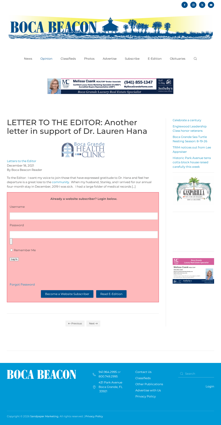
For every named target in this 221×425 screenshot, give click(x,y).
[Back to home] (110, 27)
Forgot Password (22, 284)
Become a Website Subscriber (67, 294)
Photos (89, 58)
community (60, 182)
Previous (76, 323)
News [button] (28, 58)
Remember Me (24, 250)
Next (92, 323)
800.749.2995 (108, 376)
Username (17, 206)
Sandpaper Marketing (44, 416)
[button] (195, 58)
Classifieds (68, 58)
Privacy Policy (145, 396)
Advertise (110, 58)
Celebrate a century (187, 120)
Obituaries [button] (177, 58)
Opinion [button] (46, 58)
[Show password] (11, 241)
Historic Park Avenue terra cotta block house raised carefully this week (192, 162)
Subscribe (132, 58)
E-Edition (155, 58)
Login (210, 386)
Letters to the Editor (21, 161)
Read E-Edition (111, 294)
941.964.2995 (108, 372)
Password (17, 225)
